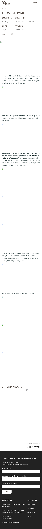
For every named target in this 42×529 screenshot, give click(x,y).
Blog (35, 3)
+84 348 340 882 (7, 516)
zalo (29, 516)
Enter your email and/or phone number (14, 476)
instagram (31, 512)
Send (6, 492)
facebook (30, 508)
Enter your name (7, 468)
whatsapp (31, 504)
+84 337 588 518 (7, 518)
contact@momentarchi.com (10, 522)
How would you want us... (10, 483)
